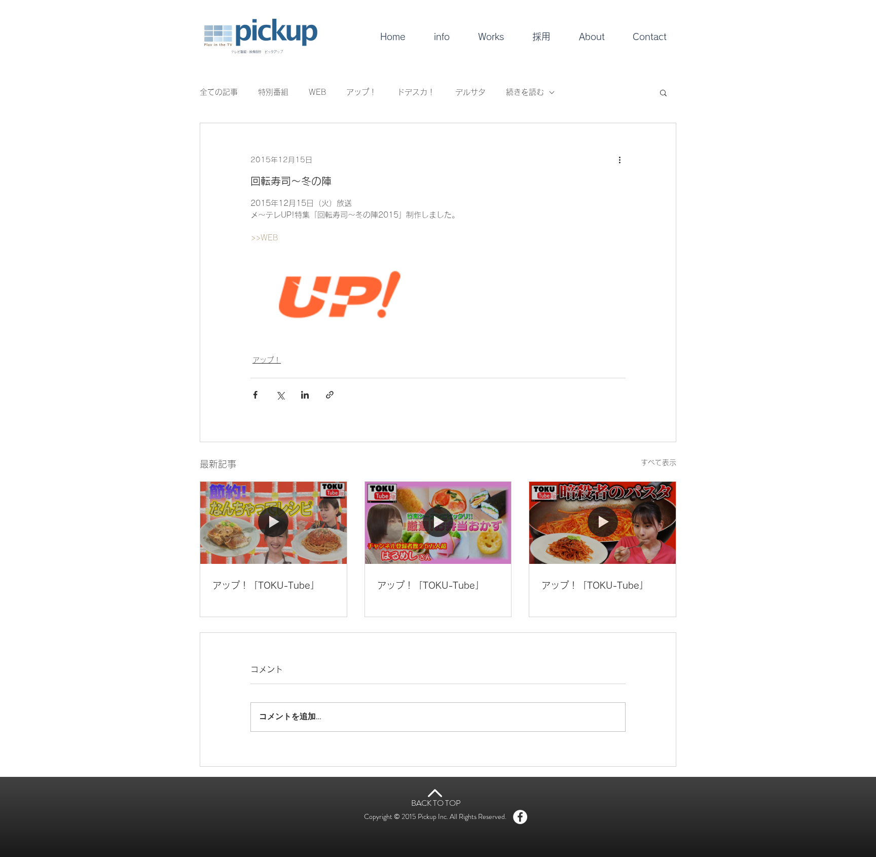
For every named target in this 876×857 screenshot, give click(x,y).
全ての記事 (219, 92)
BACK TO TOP (436, 803)
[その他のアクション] (619, 160)
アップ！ (361, 92)
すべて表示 (658, 462)
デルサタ (470, 92)
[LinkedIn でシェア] (305, 395)
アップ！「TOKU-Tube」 (265, 585)
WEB (317, 92)
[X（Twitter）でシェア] (280, 395)
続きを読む (525, 92)
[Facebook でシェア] (255, 395)
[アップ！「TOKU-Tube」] (273, 523)
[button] (663, 92)
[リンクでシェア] (330, 395)
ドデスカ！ (416, 92)
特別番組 (273, 92)
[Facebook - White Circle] (520, 817)
